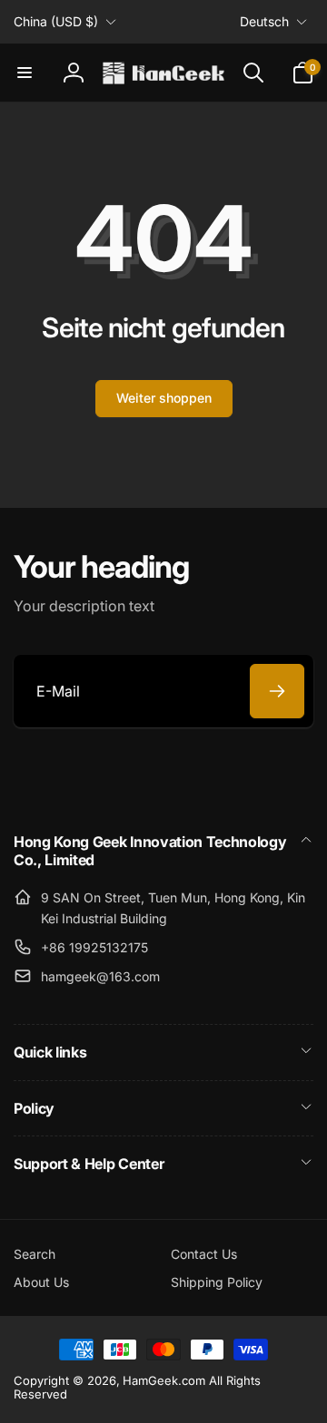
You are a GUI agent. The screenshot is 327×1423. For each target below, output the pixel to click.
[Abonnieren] (277, 691)
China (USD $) (56, 21)
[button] (25, 73)
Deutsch (264, 21)
